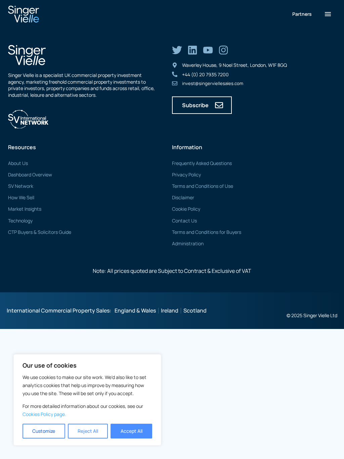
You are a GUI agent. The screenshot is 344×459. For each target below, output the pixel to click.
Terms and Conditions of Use (202, 186)
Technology (20, 220)
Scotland (195, 310)
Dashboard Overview (30, 174)
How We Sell (21, 197)
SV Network (20, 186)
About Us (18, 163)
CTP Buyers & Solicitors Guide (39, 232)
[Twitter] (177, 50)
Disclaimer (183, 197)
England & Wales (135, 310)
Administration (188, 243)
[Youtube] (208, 50)
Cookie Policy (186, 209)
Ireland (169, 310)
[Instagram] (223, 50)
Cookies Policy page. (44, 414)
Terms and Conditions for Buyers (206, 232)
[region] (87, 400)
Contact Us (184, 220)
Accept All (131, 431)
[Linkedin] (192, 50)
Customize (43, 431)
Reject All (88, 431)
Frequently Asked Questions (202, 163)
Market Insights (24, 209)
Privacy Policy (186, 174)
